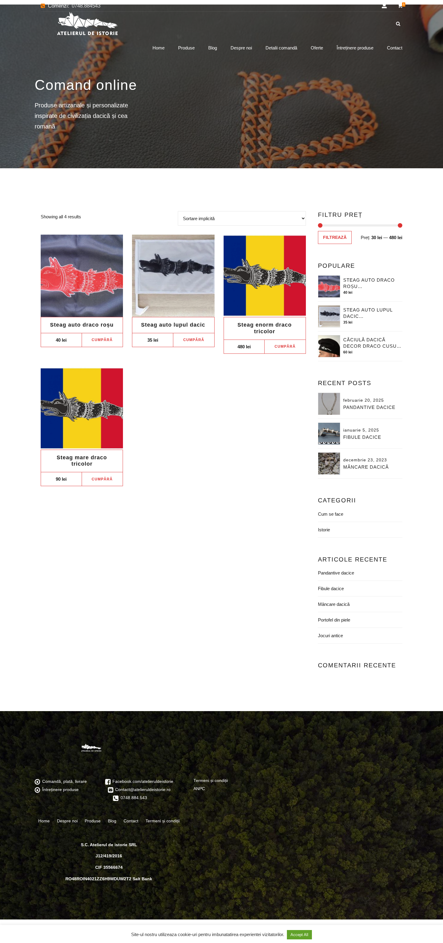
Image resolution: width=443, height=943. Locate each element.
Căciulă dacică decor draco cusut (371, 343)
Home (158, 47)
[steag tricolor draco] (265, 276)
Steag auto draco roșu (82, 325)
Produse (186, 47)
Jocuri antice (330, 635)
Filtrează (335, 237)
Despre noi (241, 47)
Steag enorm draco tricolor (264, 328)
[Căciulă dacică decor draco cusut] (329, 346)
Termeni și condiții (163, 820)
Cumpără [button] (102, 340)
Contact (394, 47)
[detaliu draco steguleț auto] (82, 276)
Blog (212, 47)
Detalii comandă (281, 47)
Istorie (324, 529)
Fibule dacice (362, 437)
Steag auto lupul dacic (173, 325)
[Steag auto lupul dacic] (329, 316)
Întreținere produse (355, 47)
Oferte (317, 47)
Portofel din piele (334, 619)
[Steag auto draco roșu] (329, 286)
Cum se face (330, 514)
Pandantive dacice (369, 407)
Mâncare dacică (366, 467)
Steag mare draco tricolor (82, 460)
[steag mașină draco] (173, 276)
